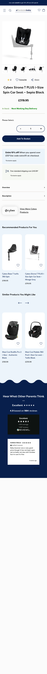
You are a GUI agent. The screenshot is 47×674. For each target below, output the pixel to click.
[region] (23, 452)
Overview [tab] (6, 187)
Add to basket (23, 138)
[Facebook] (39, 10)
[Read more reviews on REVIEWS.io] (23, 430)
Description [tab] (6, 196)
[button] (5, 451)
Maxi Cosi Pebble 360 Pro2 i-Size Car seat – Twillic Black (34, 355)
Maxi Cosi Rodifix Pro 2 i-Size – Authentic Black (11, 355)
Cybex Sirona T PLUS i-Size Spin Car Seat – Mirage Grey (34, 277)
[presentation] (20, 302)
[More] (32, 80)
